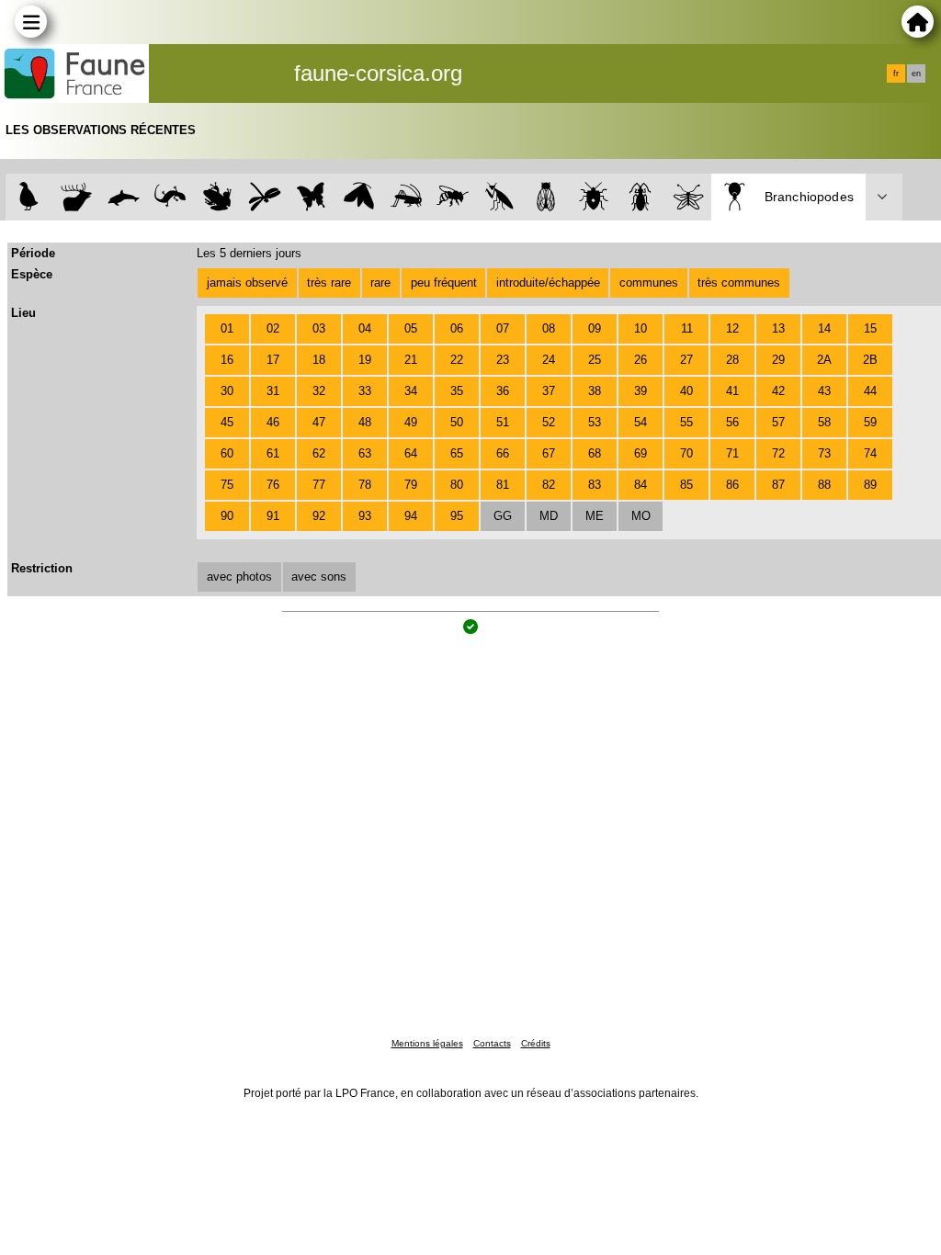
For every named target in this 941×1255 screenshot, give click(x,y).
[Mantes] (499, 197)
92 (318, 516)
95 (456, 516)
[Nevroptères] (687, 197)
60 (227, 453)
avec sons (318, 576)
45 (227, 422)
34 (410, 391)
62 (318, 453)
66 (502, 453)
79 (410, 485)
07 (502, 328)
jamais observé (247, 282)
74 (870, 453)
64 (410, 453)
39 (640, 391)
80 (456, 485)
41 (732, 391)
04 (364, 328)
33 (364, 391)
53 (594, 422)
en (916, 73)
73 (824, 453)
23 (502, 360)
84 (640, 485)
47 (318, 422)
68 (594, 453)
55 (686, 422)
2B (870, 360)
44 (870, 391)
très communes (738, 282)
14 (824, 328)
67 (548, 453)
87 (778, 485)
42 (778, 391)
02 (272, 328)
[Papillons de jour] (312, 197)
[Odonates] (264, 197)
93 (364, 516)
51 (502, 422)
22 (456, 360)
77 (318, 485)
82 (548, 485)
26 (640, 360)
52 (548, 422)
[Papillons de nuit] (358, 197)
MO (641, 516)
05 (410, 328)
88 (824, 485)
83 (594, 485)
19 (364, 360)
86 (732, 485)
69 (640, 453)
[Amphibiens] (217, 197)
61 (272, 453)
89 (870, 485)
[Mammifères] (76, 197)
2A (824, 360)
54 (640, 422)
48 (364, 422)
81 (502, 485)
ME (594, 516)
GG (502, 516)
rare (380, 282)
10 (640, 328)
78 (364, 485)
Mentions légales (427, 1043)
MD (548, 516)
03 (318, 328)
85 (686, 485)
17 (272, 360)
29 (778, 360)
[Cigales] (546, 197)
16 (227, 360)
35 (456, 391)
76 (272, 485)
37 (548, 391)
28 (732, 360)
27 (686, 360)
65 (456, 453)
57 (778, 422)
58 (824, 422)
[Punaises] (594, 197)
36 (502, 391)
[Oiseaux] (29, 197)
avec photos (239, 576)
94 (410, 516)
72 (778, 453)
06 (456, 328)
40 (686, 391)
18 (318, 360)
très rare (329, 282)
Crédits (535, 1043)
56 (732, 422)
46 (272, 422)
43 (824, 391)
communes (648, 282)
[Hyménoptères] (452, 197)
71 (732, 453)
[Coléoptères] (641, 197)
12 (732, 328)
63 (364, 453)
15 (870, 328)
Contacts (492, 1043)
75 (227, 485)
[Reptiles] (170, 197)
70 (686, 453)
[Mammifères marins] (123, 197)
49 (410, 422)
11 (687, 328)
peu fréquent (444, 282)
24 (548, 360)
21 (410, 360)
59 (870, 422)
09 (594, 328)
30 (227, 391)
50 (456, 422)
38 (594, 391)
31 (272, 391)
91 (272, 516)
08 (548, 328)
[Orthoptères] (405, 197)
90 (227, 516)
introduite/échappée (548, 282)
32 (318, 391)
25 (594, 360)
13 (778, 328)
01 (227, 328)
